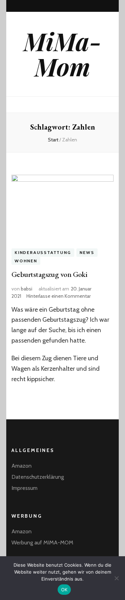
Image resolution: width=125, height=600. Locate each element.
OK (64, 589)
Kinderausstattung (43, 252)
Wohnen (26, 260)
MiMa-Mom (62, 54)
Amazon (21, 465)
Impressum (24, 488)
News (87, 252)
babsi (26, 289)
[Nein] (116, 578)
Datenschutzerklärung (37, 477)
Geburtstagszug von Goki (49, 274)
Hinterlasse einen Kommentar (58, 296)
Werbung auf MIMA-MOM (42, 542)
